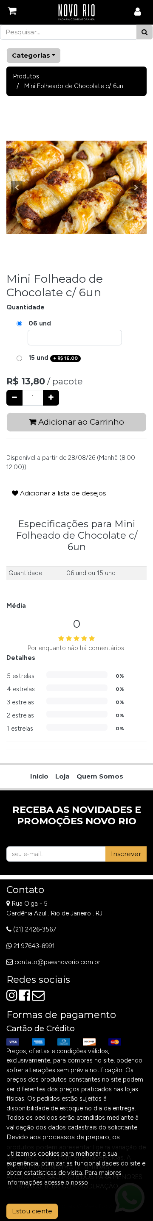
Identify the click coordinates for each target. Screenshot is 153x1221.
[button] (17, 187)
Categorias (31, 55)
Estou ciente (32, 1211)
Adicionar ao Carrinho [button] (80, 422)
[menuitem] (39, 776)
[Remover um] (14, 398)
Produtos (26, 76)
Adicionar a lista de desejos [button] (62, 493)
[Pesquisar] (144, 32)
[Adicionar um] (51, 398)
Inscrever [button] (126, 854)
